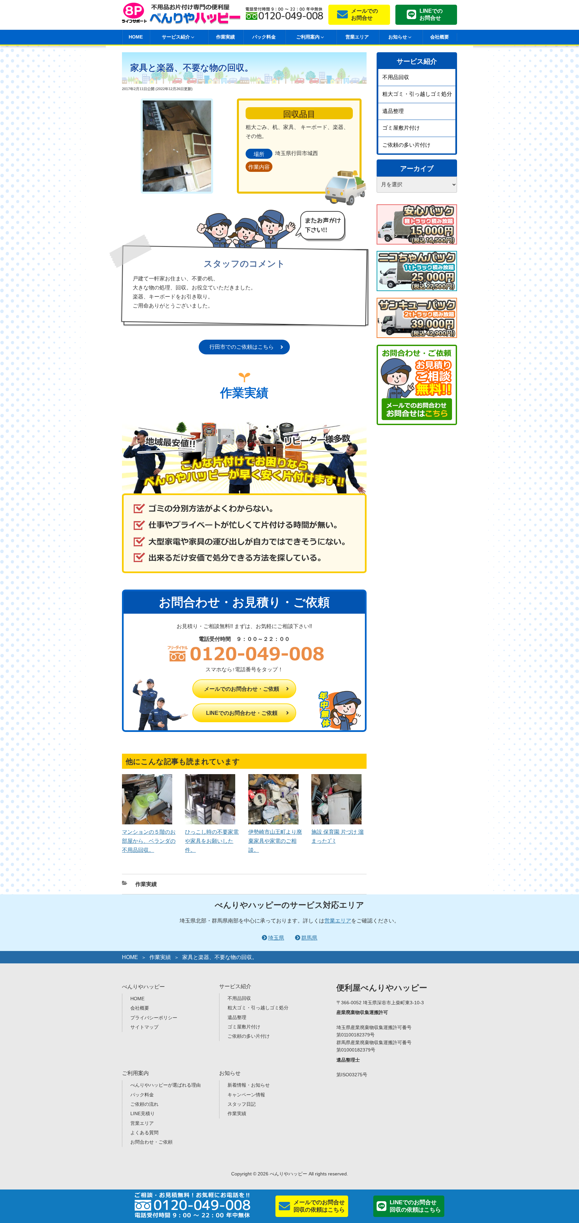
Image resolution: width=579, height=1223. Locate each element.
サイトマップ (144, 1027)
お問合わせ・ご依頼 (151, 1142)
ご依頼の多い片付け (406, 145)
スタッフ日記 (242, 1104)
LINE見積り (142, 1113)
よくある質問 (144, 1132)
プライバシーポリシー (153, 1017)
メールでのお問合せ (364, 14)
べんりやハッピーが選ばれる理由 (165, 1085)
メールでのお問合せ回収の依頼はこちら (319, 1206)
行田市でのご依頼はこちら (241, 347)
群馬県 (309, 938)
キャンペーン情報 (246, 1094)
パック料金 (264, 37)
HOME (136, 37)
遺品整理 (393, 111)
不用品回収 (395, 77)
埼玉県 (276, 938)
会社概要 (439, 37)
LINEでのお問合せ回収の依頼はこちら (415, 1206)
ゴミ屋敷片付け (401, 128)
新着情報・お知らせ (249, 1085)
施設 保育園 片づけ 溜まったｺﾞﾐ (337, 836)
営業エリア (357, 37)
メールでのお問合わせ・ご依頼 (241, 689)
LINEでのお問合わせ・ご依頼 (241, 713)
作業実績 (225, 37)
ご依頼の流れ (144, 1104)
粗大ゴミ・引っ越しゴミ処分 (417, 94)
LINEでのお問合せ (431, 14)
